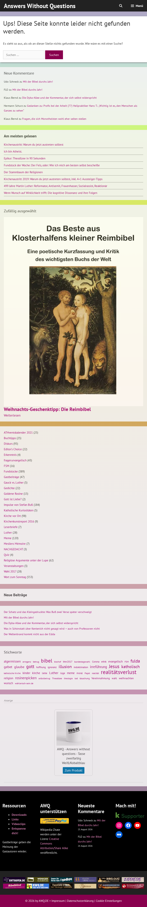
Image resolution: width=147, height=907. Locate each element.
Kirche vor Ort (12, 516)
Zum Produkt (73, 770)
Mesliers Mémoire (15, 543)
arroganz (27, 661)
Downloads (19, 815)
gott (30, 666)
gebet (8, 667)
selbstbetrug (44, 678)
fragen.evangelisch (15, 460)
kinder (26, 673)
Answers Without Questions (40, 6)
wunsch (8, 683)
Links (15, 819)
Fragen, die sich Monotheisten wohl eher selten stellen (54, 119)
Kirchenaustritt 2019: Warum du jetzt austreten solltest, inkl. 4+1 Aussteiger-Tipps (53, 179)
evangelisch (115, 661)
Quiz (6, 555)
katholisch (130, 666)
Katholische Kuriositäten (18, 510)
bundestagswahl (82, 661)
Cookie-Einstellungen (109, 901)
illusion (65, 666)
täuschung (85, 678)
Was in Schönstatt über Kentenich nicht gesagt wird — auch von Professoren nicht (52, 628)
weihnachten (126, 678)
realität (95, 673)
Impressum (58, 901)
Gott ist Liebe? (13, 499)
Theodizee (57, 678)
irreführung (98, 666)
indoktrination (81, 667)
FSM (6, 466)
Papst (87, 673)
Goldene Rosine (13, 493)
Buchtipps (10, 438)
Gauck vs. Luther (14, 482)
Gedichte (9, 488)
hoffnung (41, 667)
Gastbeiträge (11, 477)
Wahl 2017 (10, 571)
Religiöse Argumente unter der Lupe (26, 560)
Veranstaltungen (14, 566)
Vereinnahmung (100, 678)
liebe (44, 673)
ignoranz (52, 667)
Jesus (114, 666)
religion (8, 678)
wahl (114, 678)
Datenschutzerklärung (80, 901)
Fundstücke (11, 471)
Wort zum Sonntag (15, 577)
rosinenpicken (26, 678)
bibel (46, 660)
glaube (19, 666)
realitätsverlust (118, 672)
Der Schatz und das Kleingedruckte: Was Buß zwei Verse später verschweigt (48, 612)
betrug (36, 661)
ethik (103, 661)
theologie (68, 678)
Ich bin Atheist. (13, 151)
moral (80, 673)
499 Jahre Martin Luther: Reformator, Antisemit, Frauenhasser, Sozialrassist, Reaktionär (55, 186)
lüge (62, 673)
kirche (36, 673)
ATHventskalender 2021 (18, 432)
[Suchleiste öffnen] (121, 5)
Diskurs (8, 443)
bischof (57, 661)
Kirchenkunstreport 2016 (19, 521)
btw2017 (67, 661)
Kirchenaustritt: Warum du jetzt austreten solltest (33, 144)
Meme (7, 538)
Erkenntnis (10, 455)
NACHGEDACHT (13, 549)
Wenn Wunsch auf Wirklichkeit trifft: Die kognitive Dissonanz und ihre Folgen (50, 193)
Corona (95, 661)
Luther (8, 532)
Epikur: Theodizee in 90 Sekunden (24, 158)
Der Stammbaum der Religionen (23, 172)
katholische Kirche (12, 673)
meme (71, 673)
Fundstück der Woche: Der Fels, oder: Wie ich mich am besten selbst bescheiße (52, 165)
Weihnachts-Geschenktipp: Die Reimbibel (47, 409)
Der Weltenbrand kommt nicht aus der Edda (29, 634)
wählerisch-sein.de (24, 683)
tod (76, 678)
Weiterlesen (12, 415)
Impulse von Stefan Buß (18, 505)
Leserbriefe (11, 527)
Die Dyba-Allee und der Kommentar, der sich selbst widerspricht (59, 97)
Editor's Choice (13, 449)
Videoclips (18, 824)
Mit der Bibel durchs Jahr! (38, 81)
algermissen (12, 661)
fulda (135, 661)
